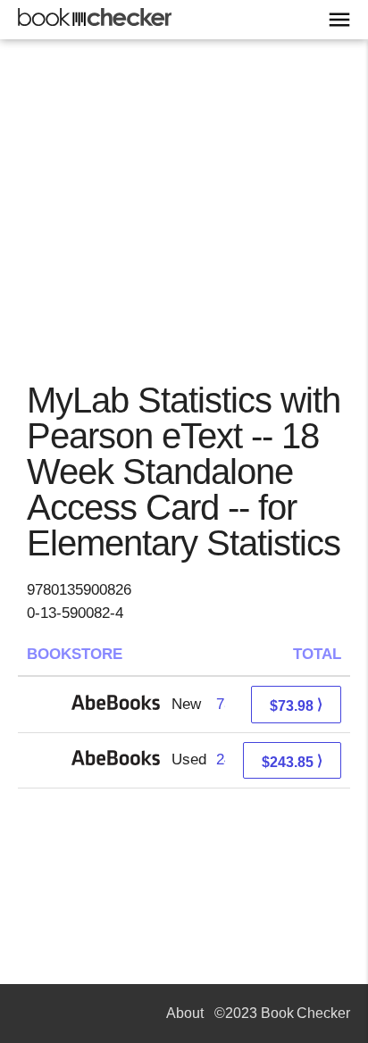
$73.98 (296, 705)
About (185, 1013)
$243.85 (292, 761)
